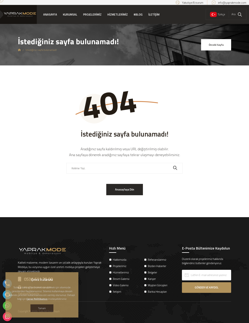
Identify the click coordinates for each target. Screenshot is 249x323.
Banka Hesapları (157, 292)
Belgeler (152, 272)
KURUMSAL (70, 14)
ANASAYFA (50, 14)
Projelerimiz (119, 266)
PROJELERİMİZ (92, 14)
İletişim (117, 292)
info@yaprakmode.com (232, 2)
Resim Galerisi (121, 279)
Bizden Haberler (157, 266)
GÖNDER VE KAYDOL (207, 287)
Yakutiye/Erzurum (192, 2)
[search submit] (175, 168)
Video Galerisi (121, 285)
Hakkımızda (119, 260)
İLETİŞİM (153, 14)
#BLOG (138, 14)
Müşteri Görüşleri (157, 285)
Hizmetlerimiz (121, 272)
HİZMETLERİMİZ (117, 14)
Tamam (42, 308)
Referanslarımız (157, 260)
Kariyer (152, 279)
